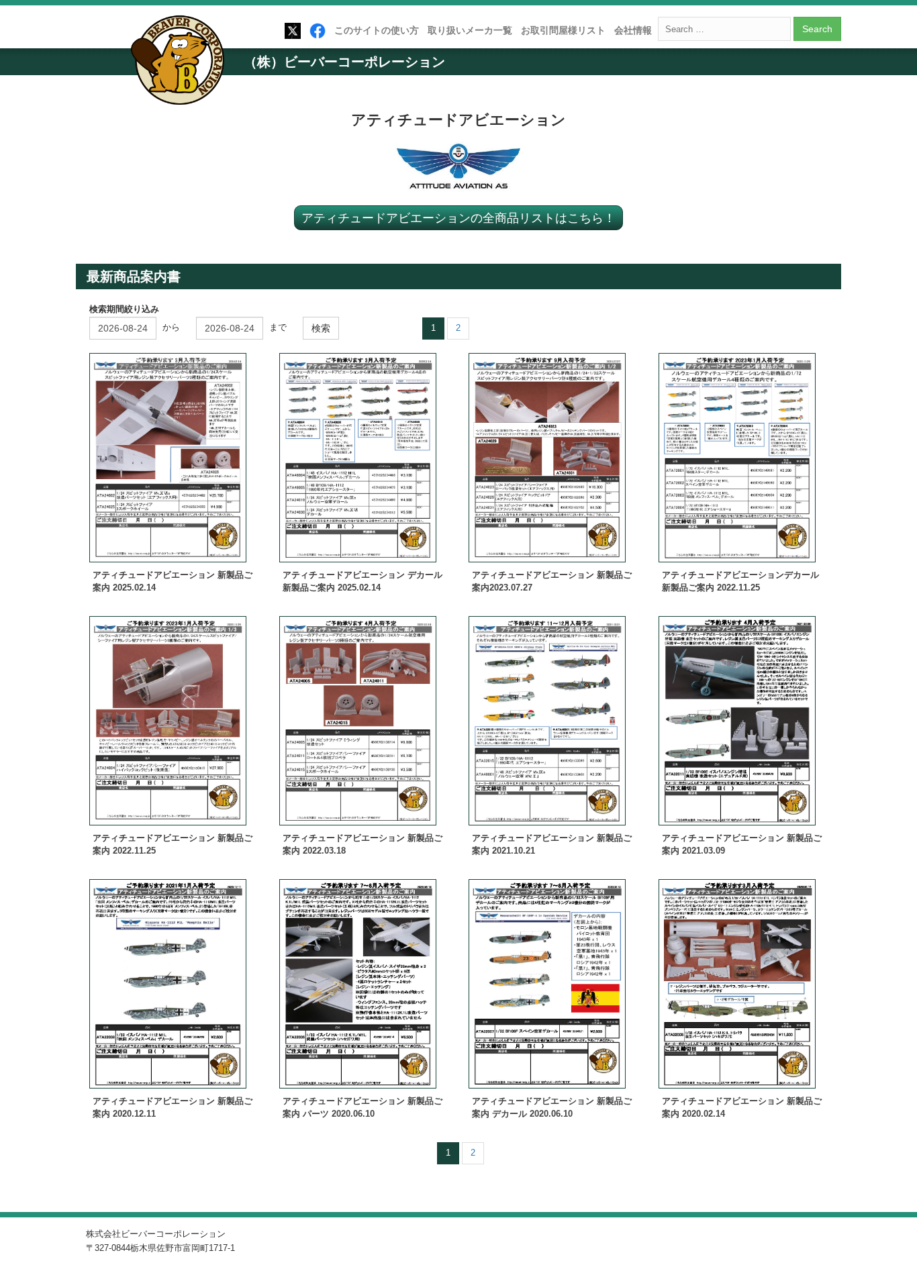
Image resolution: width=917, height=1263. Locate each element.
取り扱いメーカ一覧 (470, 30)
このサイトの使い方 (376, 30)
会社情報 (633, 30)
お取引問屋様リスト (563, 30)
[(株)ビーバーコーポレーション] (182, 62)
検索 (320, 328)
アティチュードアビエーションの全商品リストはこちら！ (458, 217)
